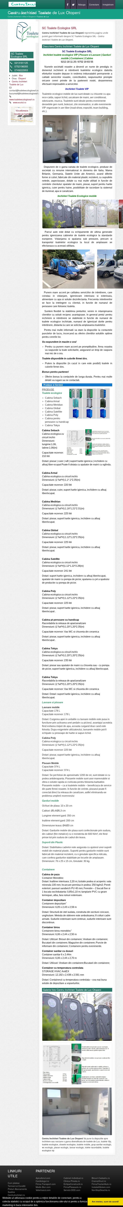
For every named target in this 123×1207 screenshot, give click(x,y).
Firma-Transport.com (46, 1184)
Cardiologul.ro (42, 1181)
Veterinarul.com (43, 1190)
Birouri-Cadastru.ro (101, 1178)
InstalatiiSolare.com (101, 1187)
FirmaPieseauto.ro (72, 1187)
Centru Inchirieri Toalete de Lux (18, 83)
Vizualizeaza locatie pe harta (21, 112)
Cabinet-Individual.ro (73, 1178)
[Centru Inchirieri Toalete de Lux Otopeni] (26, 31)
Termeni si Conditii (16, 1185)
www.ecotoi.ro (19, 102)
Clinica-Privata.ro (72, 1181)
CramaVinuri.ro (99, 1181)
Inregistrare (108, 4)
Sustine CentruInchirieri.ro (16, 1193)
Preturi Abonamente (17, 1188)
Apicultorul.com (43, 1178)
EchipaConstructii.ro (73, 1184)
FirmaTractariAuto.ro (101, 1184)
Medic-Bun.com (43, 1187)
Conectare (94, 4)
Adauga (82, 4)
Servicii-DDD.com (72, 1190)
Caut (23, 13)
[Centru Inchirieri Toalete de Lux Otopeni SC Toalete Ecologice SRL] (77, 1017)
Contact (45, 13)
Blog (33, 13)
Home (13, 13)
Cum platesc (14, 1182)
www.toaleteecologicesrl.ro (21, 99)
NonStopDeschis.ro (101, 1190)
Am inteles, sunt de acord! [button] (105, 1201)
